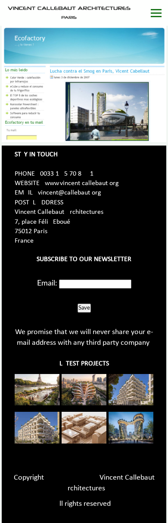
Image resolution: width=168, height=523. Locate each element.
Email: (47, 283)
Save (84, 308)
